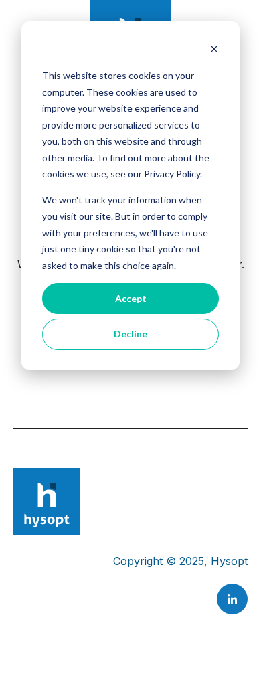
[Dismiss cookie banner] (214, 50)
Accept (131, 298)
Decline (130, 333)
